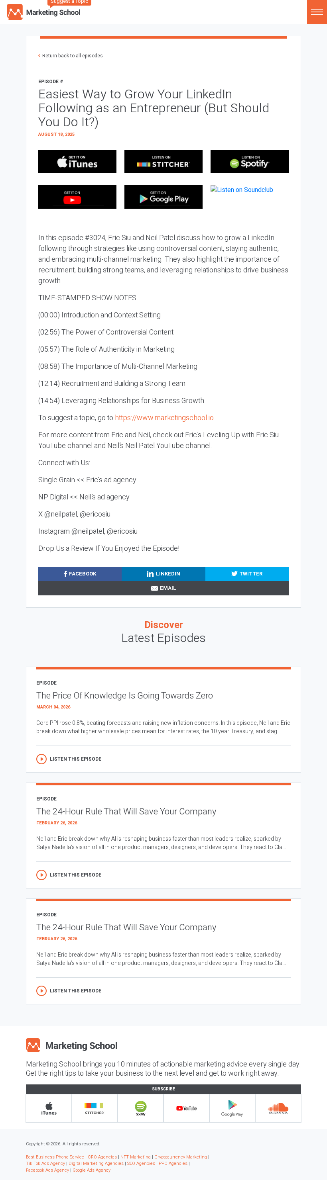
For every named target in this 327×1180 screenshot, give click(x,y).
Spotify (141, 1108)
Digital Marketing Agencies (96, 1163)
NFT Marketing (135, 1157)
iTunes (49, 1108)
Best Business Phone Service (55, 1157)
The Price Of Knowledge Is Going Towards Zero (124, 696)
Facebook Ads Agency (47, 1170)
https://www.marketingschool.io (164, 418)
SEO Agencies (141, 1163)
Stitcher (95, 1108)
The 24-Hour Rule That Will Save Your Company (126, 811)
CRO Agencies (102, 1157)
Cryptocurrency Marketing (180, 1157)
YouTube (186, 1108)
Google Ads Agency (91, 1170)
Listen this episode (75, 759)
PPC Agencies (173, 1163)
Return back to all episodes (72, 55)
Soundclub (278, 1108)
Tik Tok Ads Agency (45, 1163)
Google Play (232, 1108)
